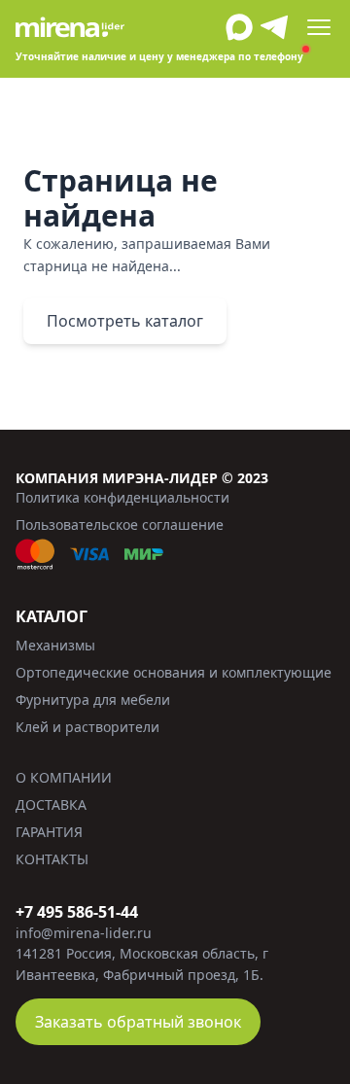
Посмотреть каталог (125, 321)
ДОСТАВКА (51, 804)
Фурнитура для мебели (93, 699)
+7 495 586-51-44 (77, 912)
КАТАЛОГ (52, 616)
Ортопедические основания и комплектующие (174, 672)
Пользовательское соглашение (120, 524)
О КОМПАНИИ (64, 777)
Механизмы (55, 645)
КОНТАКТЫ (52, 859)
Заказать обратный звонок (138, 1021)
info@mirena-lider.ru (84, 933)
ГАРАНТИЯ (49, 831)
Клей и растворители (87, 726)
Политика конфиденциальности (122, 497)
